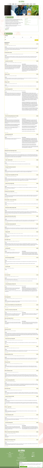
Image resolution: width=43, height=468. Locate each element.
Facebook (34, 454)
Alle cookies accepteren (24, 466)
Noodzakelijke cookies (31, 466)
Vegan (5, 39)
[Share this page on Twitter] (6, 29)
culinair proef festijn (19, 460)
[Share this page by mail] (8, 29)
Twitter (33, 453)
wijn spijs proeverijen (20, 20)
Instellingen (39, 466)
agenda (24, 460)
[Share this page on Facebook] (5, 29)
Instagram (33, 455)
